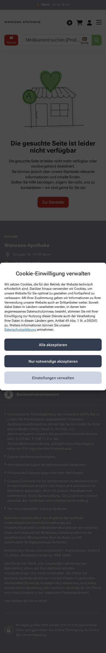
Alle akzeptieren (53, 345)
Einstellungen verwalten (53, 378)
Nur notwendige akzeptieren (53, 361)
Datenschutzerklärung (20, 330)
